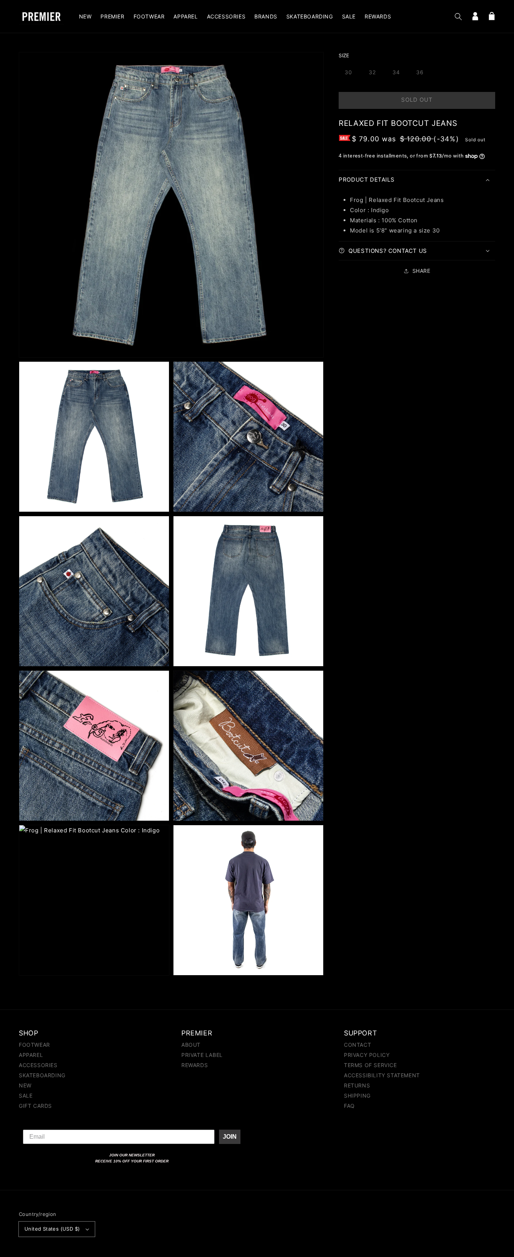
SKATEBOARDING (42, 1075)
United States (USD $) (52, 1229)
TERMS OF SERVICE (370, 1065)
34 (396, 72)
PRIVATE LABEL (202, 1055)
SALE (25, 1095)
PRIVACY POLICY (366, 1055)
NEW (25, 1085)
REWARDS (194, 1065)
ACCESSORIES (38, 1065)
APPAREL (31, 1055)
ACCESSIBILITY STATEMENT (382, 1075)
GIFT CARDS (35, 1106)
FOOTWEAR (34, 1045)
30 (348, 72)
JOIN (230, 1136)
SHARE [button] (421, 271)
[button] (458, 16)
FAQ (349, 1106)
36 (420, 72)
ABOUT (191, 1045)
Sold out (417, 99)
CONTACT (357, 1045)
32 (372, 72)
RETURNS (357, 1085)
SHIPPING (357, 1095)
